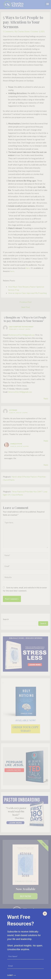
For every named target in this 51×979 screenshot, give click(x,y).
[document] (25, 489)
